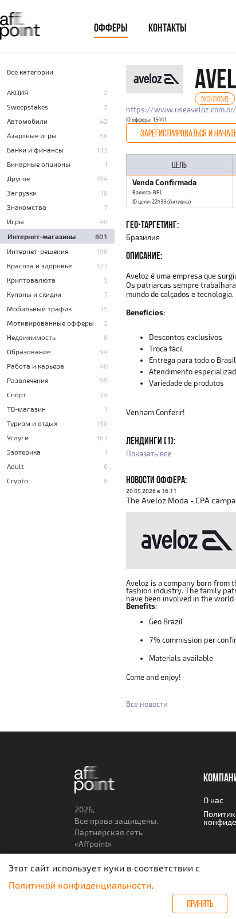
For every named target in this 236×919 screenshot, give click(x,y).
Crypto (17, 480)
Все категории (30, 72)
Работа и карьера (35, 366)
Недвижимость (31, 337)
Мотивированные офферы (50, 323)
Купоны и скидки (34, 294)
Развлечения (28, 380)
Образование (28, 351)
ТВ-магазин (26, 409)
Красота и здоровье (39, 265)
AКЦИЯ (17, 92)
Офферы (111, 27)
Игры (15, 221)
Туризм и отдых (32, 423)
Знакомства (26, 207)
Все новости (147, 704)
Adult (15, 466)
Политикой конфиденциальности (80, 884)
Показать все (148, 453)
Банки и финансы (35, 150)
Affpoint (93, 843)
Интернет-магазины (41, 236)
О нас (213, 800)
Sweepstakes (27, 107)
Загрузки (22, 193)
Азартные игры (32, 135)
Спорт (16, 394)
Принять (200, 903)
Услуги (18, 437)
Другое (18, 178)
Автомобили (27, 121)
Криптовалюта (31, 280)
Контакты (167, 27)
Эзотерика (24, 452)
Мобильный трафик (39, 308)
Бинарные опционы (38, 164)
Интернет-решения (38, 251)
